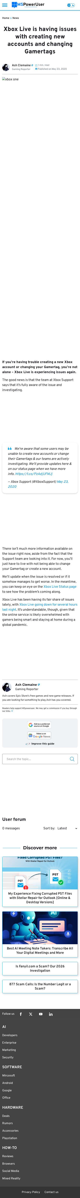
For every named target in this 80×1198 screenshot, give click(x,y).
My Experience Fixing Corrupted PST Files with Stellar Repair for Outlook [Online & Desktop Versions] (40, 898)
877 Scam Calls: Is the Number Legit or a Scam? (40, 986)
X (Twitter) (30, 1014)
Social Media (10, 1171)
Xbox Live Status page (60, 587)
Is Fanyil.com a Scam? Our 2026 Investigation (40, 968)
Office (6, 1098)
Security (7, 1057)
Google (7, 1090)
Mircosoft (8, 1076)
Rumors (7, 1123)
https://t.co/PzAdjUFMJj (33, 474)
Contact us (51, 1192)
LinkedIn (50, 1014)
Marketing (9, 1050)
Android (7, 1083)
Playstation (9, 1138)
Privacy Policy (31, 1192)
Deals (6, 1116)
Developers (9, 1035)
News (15, 18)
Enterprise (9, 1043)
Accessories (10, 1131)
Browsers (8, 1164)
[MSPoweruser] (28, 5)
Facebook (20, 1014)
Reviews (7, 1156)
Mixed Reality (11, 1178)
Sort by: (49, 828)
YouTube (40, 1014)
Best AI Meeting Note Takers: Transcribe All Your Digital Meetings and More (40, 950)
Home (5, 18)
